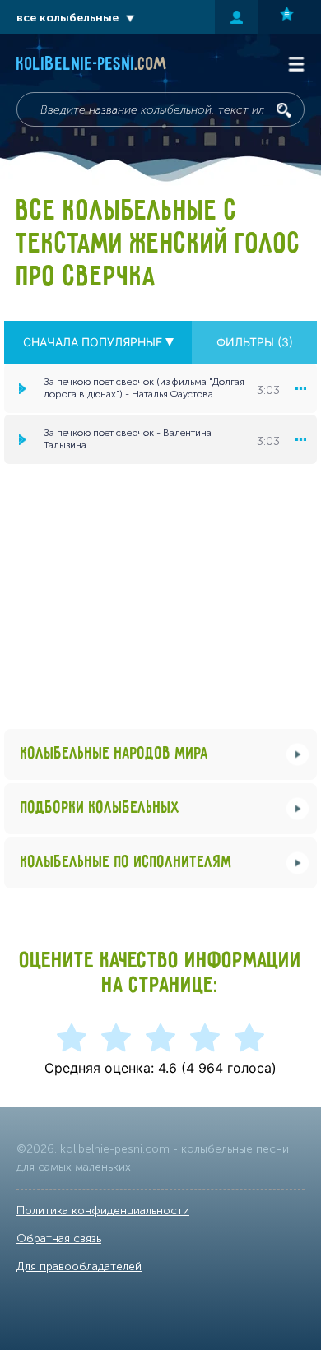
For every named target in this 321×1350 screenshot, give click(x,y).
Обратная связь (58, 1239)
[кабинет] (236, 17)
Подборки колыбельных (100, 808)
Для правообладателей (79, 1266)
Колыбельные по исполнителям (126, 862)
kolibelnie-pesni (91, 65)
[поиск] (284, 110)
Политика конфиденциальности (102, 1211)
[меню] (300, 388)
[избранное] (289, 17)
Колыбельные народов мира (114, 754)
